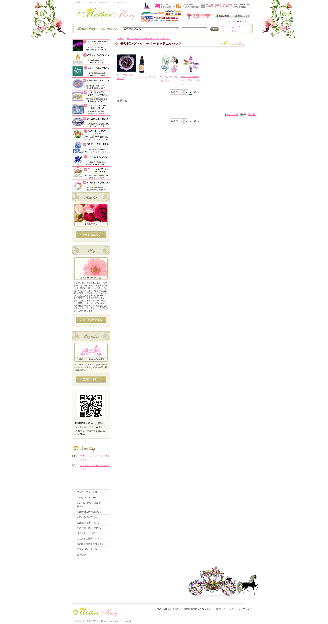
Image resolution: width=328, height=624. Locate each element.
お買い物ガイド (224, 15)
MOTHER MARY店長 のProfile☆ (89, 505)
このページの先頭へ (219, 147)
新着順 (251, 114)
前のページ (176, 92)
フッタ (94, 611)
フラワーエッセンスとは (89, 492)
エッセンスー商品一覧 (97, 28)
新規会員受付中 (177, 16)
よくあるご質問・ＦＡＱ (89, 538)
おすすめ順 (232, 114)
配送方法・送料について (89, 528)
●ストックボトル (147, 76)
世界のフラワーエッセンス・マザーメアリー (106, 15)
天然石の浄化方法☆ (87, 517)
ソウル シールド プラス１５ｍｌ (95, 458)
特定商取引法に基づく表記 (90, 544)
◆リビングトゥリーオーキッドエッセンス (148, 38)
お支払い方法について (88, 522)
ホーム (120, 38)
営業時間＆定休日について (90, 511)
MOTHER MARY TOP (168, 608)
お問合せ (81, 554)
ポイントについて (86, 533)
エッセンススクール (87, 497)
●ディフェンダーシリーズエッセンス (190, 80)
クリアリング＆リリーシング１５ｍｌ (95, 467)
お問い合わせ (242, 15)
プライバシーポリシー (88, 549)
